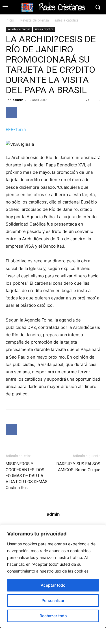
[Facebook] (11, 112)
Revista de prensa (34, 20)
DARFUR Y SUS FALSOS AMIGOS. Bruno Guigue (78, 466)
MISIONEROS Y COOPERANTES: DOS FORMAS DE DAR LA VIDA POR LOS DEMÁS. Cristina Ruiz (27, 475)
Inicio (10, 20)
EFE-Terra (16, 129)
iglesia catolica (67, 20)
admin (17, 100)
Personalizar (53, 600)
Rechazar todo (53, 615)
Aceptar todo (53, 585)
